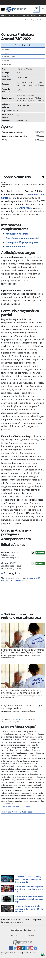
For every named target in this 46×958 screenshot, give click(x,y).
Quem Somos (16, 930)
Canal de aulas (20, 581)
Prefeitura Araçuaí (24, 69)
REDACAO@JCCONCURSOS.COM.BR (21, 696)
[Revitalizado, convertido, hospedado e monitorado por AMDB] (43, 954)
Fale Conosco (29, 930)
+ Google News (29, 719)
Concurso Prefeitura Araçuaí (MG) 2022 (30, 20)
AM (20, 15)
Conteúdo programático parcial (22, 238)
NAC (2, 15)
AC (7, 15)
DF (32, 15)
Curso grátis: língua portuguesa (22, 242)
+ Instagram (14, 721)
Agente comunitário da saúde (29, 82)
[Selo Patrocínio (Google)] (36, 9)
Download (40, 553)
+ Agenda (5, 49)
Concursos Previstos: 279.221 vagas (17, 812)
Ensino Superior (37, 100)
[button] (33, 552)
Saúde (19, 90)
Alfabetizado (22, 95)
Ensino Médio (34, 98)
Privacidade (31, 935)
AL (11, 15)
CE (28, 15)
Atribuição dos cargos (17, 233)
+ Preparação (7, 64)
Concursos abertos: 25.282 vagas (16, 806)
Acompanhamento (15, 246)
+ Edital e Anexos (8, 57)
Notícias (5, 60)
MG (18, 115)
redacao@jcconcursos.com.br (18, 655)
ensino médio (25, 207)
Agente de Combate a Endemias (30, 85)
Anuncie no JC (16, 935)
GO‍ (40, 15)
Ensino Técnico (23, 100)
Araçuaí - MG (22, 120)
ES (36, 15)
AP (15, 15)
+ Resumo (5, 53)
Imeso (19, 110)
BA (24, 15)
